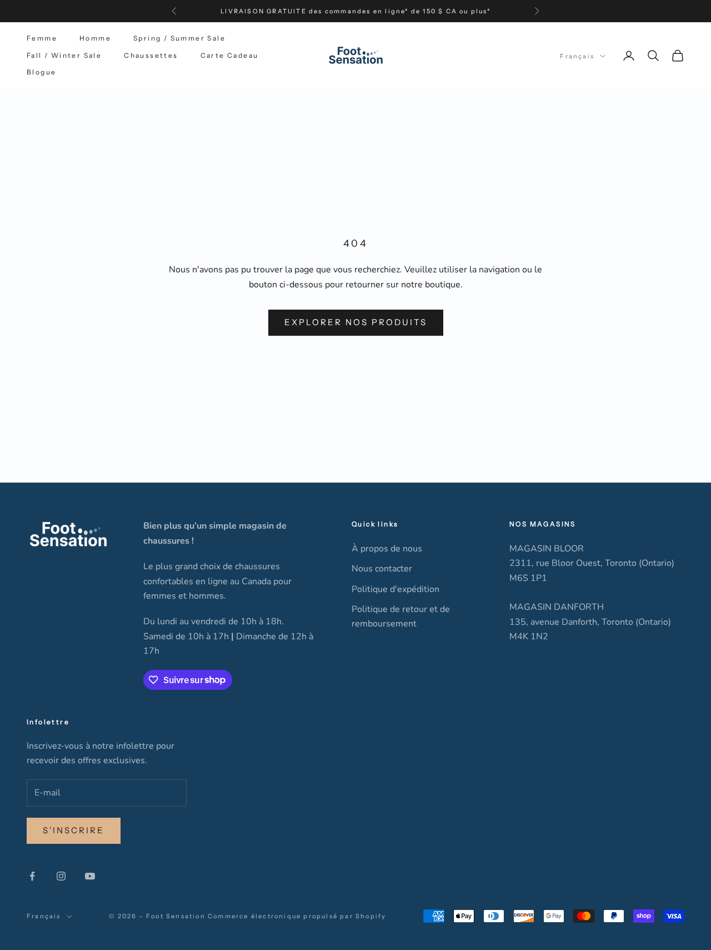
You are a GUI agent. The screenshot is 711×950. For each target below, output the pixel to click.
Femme (42, 38)
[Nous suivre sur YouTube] (90, 876)
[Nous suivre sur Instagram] (61, 876)
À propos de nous (387, 549)
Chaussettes (151, 55)
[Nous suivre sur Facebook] (32, 876)
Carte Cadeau (230, 55)
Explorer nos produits (355, 322)
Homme (95, 38)
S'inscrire (73, 830)
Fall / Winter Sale (64, 55)
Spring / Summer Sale (179, 38)
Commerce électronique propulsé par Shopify (297, 916)
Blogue (41, 72)
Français (577, 56)
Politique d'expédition (395, 589)
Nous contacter (382, 569)
